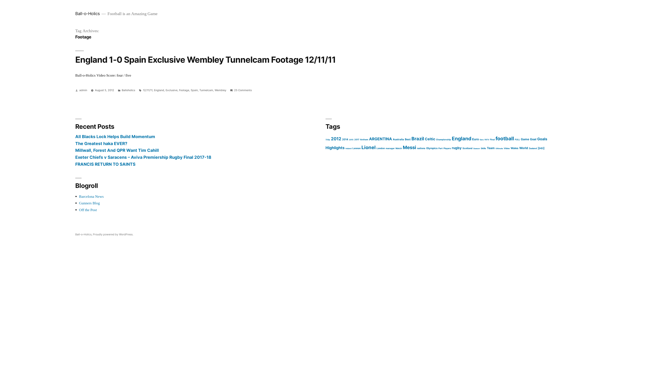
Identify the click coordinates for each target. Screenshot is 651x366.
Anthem (364, 139)
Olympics (432, 148)
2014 (345, 139)
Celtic (430, 139)
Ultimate (499, 148)
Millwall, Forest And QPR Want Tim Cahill (117, 150)
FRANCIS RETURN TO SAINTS (105, 164)
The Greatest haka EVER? (101, 143)
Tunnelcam (206, 90)
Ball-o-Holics (87, 13)
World (523, 148)
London (381, 148)
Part (440, 148)
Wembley (220, 90)
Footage (184, 90)
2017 (356, 139)
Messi (409, 147)
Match (399, 148)
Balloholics (128, 90)
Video (507, 148)
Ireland (349, 148)
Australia (398, 139)
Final (492, 139)
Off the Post (88, 210)
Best (408, 139)
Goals (542, 139)
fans (482, 140)
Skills (483, 148)
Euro (475, 139)
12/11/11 (147, 90)
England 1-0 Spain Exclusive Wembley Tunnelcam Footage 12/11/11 (205, 60)
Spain (194, 90)
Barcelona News (91, 196)
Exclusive (171, 90)
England (159, 90)
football (505, 138)
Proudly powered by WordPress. (113, 234)
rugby (457, 148)
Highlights (335, 147)
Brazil (417, 138)
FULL (517, 139)
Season (476, 148)
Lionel (368, 147)
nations (421, 148)
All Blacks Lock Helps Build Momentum (115, 136)
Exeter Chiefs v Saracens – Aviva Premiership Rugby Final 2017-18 (143, 157)
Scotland (467, 148)
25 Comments (243, 90)
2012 (336, 138)
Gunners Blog (89, 203)
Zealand (533, 148)
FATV (487, 140)
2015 (351, 140)
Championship (443, 139)
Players (447, 148)
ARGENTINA (380, 139)
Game (525, 139)
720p (328, 140)
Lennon (356, 148)
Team (491, 148)
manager (390, 148)
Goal (533, 139)
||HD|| (541, 148)
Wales (514, 148)
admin (83, 90)
